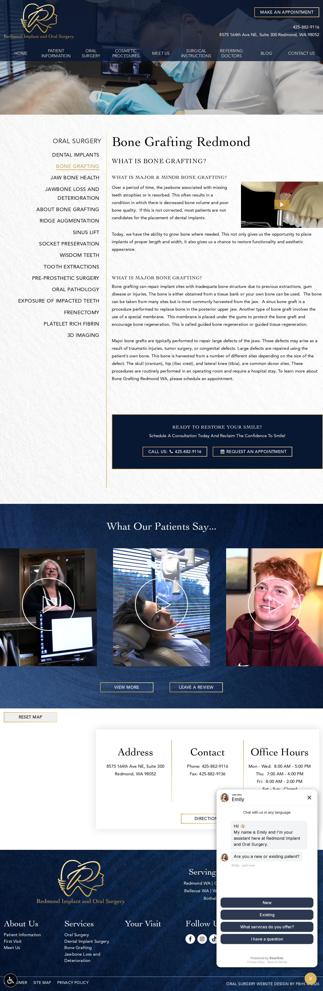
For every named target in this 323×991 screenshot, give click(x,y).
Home (21, 53)
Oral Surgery (91, 53)
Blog (266, 53)
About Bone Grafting (67, 209)
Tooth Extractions (71, 267)
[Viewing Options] (10, 980)
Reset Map (30, 717)
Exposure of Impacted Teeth (58, 301)
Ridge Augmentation (69, 221)
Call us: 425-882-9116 (175, 451)
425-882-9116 (215, 766)
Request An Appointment (256, 451)
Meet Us (161, 53)
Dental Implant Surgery (86, 941)
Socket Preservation (69, 244)
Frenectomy (81, 312)
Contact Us (301, 53)
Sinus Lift (86, 232)
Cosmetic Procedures (126, 53)
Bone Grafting (77, 166)
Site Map (42, 982)
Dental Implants (75, 155)
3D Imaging (83, 335)
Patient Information (56, 53)
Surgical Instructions (196, 53)
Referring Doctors (231, 53)
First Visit (12, 941)
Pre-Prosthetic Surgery (65, 278)
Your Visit (143, 923)
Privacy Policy (73, 982)
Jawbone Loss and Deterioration (72, 193)
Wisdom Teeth (79, 255)
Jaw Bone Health (74, 178)
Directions (208, 818)
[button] (281, 204)
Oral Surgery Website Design (257, 984)
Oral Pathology (75, 289)
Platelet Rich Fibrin (71, 324)
